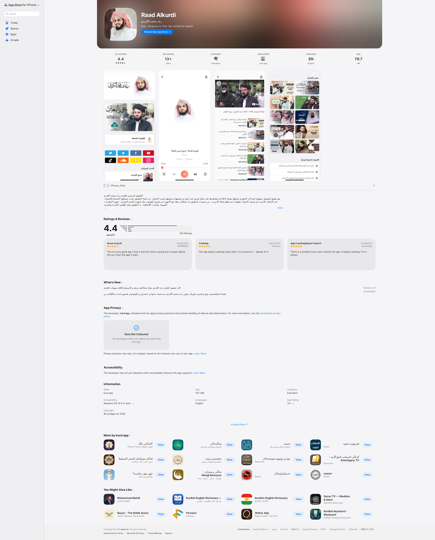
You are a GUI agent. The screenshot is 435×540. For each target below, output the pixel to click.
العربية (274, 529)
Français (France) (309, 529)
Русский (284, 529)
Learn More (200, 353)
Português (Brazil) (337, 529)
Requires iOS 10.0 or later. (117, 403)
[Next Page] (379, 254)
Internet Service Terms (113, 533)
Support (168, 533)
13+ (289, 403)
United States (243, 529)
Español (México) (260, 529)
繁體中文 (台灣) (367, 529)
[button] (22, 22)
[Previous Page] (100, 254)
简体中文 (295, 529)
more (280, 207)
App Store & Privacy (135, 533)
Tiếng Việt (353, 529)
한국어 (323, 529)
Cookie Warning (155, 533)
